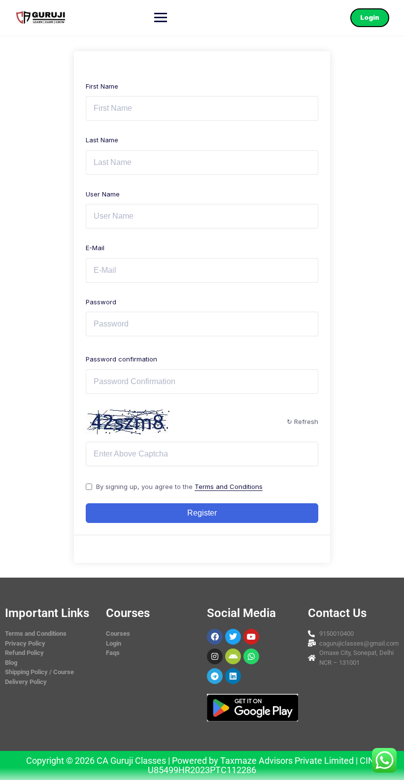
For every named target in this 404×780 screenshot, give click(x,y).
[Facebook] (215, 637)
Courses (118, 633)
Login (369, 17)
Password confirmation (121, 359)
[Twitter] (233, 637)
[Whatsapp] (251, 656)
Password (101, 302)
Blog (11, 662)
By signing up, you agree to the (179, 486)
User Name (103, 194)
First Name (102, 86)
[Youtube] (251, 637)
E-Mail (95, 248)
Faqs (113, 652)
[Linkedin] (233, 676)
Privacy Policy (25, 643)
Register (202, 513)
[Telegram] (215, 676)
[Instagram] (215, 656)
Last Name (102, 140)
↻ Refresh (302, 421)
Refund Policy (24, 652)
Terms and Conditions (229, 486)
